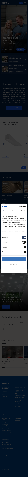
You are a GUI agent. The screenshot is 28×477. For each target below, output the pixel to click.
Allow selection (14, 264)
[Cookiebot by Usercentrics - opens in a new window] (19, 207)
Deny (14, 269)
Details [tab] (14, 210)
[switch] (24, 242)
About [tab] (23, 210)
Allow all (14, 259)
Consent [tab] (5, 210)
